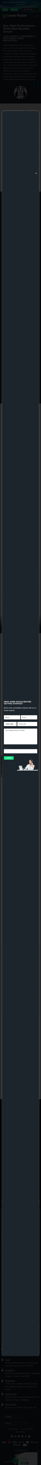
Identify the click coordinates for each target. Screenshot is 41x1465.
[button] (36, 173)
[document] (20, 732)
